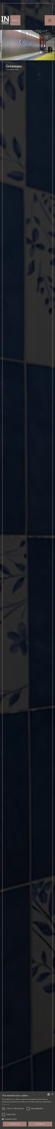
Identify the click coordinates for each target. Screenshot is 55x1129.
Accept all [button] (14, 1124)
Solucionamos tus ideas (15, 20)
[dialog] (27, 1110)
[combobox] (48, 1094)
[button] (27, 1119)
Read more (5, 1104)
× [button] (52, 1094)
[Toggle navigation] (50, 20)
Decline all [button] (40, 1124)
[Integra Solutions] (5, 20)
